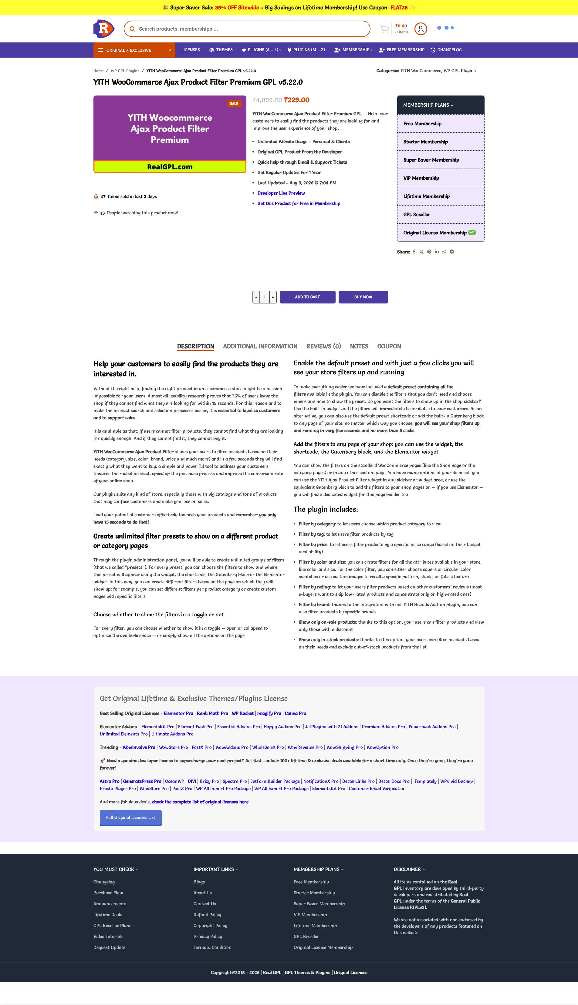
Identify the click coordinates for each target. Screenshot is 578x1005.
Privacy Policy (208, 936)
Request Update (109, 947)
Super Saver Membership (319, 903)
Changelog (104, 882)
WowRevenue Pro (305, 747)
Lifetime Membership (315, 925)
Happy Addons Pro (283, 726)
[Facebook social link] (413, 252)
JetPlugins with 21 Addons (331, 726)
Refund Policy (207, 914)
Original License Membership (323, 947)
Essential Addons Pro (238, 726)
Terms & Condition (213, 947)
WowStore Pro (173, 747)
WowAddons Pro (231, 747)
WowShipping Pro (344, 747)
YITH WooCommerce (421, 70)
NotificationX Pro (321, 781)
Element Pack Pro (196, 726)
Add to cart (307, 296)
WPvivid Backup (457, 781)
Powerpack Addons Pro (432, 726)
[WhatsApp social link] (444, 252)
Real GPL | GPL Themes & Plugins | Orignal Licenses (315, 972)
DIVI (192, 781)
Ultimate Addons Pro (172, 734)
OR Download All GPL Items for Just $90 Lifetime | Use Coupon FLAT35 (320, 318)
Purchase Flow (108, 893)
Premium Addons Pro (383, 726)
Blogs (199, 882)
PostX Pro (202, 747)
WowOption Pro (383, 747)
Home (98, 70)
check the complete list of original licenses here (200, 802)
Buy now (363, 296)
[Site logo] (104, 27)
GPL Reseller (306, 936)
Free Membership (311, 882)
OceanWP (175, 781)
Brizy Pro (209, 781)
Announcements (109, 903)
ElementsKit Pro (157, 726)
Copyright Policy (210, 925)
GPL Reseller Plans (112, 925)
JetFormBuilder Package (275, 781)
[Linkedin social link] (437, 252)
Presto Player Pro (118, 788)
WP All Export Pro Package (281, 788)
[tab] (195, 346)
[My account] (420, 29)
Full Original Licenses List (130, 817)
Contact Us (205, 903)
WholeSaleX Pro (268, 747)
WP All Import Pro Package (223, 788)
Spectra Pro (235, 781)
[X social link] (421, 252)
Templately (425, 781)
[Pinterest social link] (429, 252)
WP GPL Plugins (125, 70)
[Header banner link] (289, 7)
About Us (203, 893)
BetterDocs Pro (394, 781)
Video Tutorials (108, 936)
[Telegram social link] (452, 252)
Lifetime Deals (107, 914)
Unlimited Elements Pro (124, 734)
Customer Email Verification (377, 788)
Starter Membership (314, 893)
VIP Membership (310, 914)
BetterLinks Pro (358, 781)
